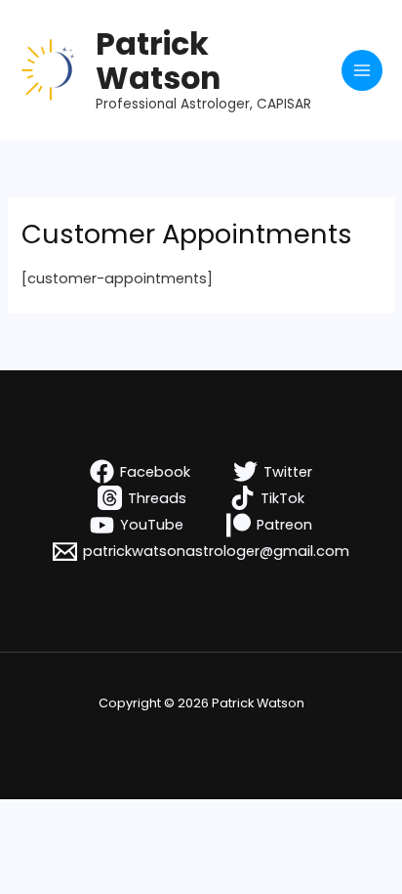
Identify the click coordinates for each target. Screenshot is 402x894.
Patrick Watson (158, 60)
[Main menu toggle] (362, 70)
